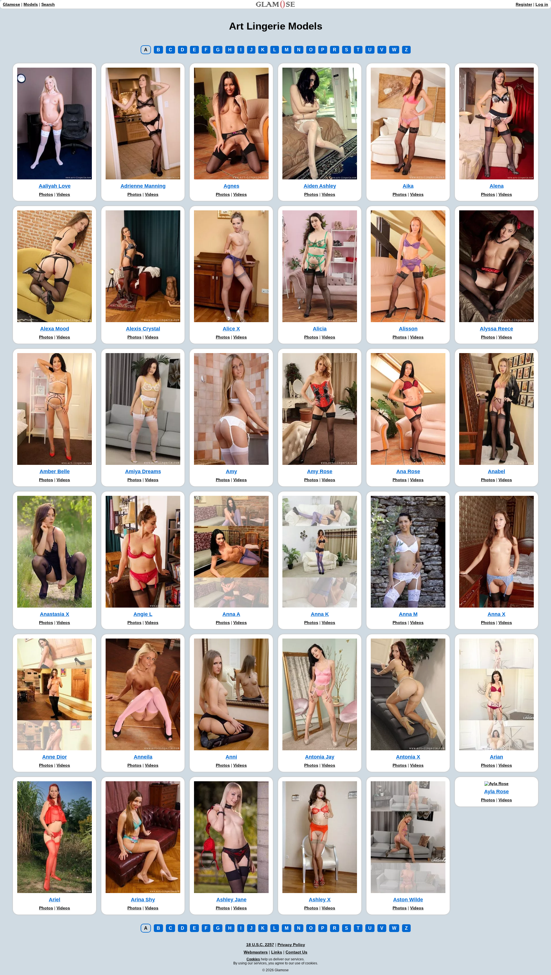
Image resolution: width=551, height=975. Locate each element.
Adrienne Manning (143, 186)
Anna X (496, 614)
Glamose (11, 4)
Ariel (54, 899)
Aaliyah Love (55, 186)
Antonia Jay (319, 757)
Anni (231, 757)
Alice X (231, 329)
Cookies (253, 959)
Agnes (231, 186)
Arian (496, 757)
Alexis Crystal (143, 329)
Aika (408, 186)
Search (48, 4)
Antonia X (408, 757)
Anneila (143, 757)
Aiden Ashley (320, 186)
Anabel (496, 471)
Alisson (408, 329)
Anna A (231, 614)
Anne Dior (54, 757)
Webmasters (256, 952)
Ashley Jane (231, 899)
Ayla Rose (496, 791)
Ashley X (320, 899)
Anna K (320, 614)
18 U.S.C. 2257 (260, 944)
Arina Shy (143, 899)
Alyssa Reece (496, 329)
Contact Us (296, 952)
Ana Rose (408, 471)
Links (276, 952)
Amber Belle (55, 471)
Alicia (320, 329)
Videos (63, 194)
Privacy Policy (291, 944)
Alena (497, 186)
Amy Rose (319, 471)
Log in (542, 4)
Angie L (142, 614)
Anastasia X (54, 614)
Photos (46, 194)
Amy (231, 471)
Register (524, 4)
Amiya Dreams (143, 471)
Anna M (408, 614)
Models (31, 4)
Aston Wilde (408, 899)
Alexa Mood (54, 329)
